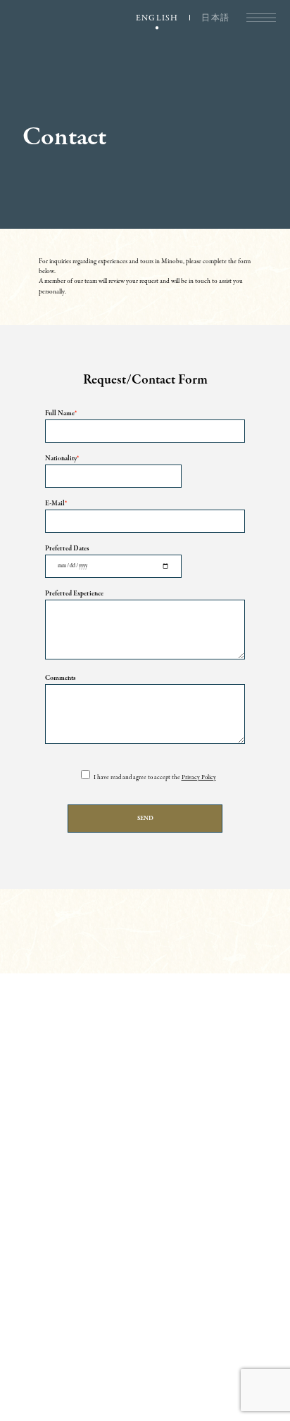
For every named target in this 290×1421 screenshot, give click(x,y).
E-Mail (56, 503)
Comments (60, 678)
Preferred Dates (67, 548)
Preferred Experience (74, 594)
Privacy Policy (199, 777)
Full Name (61, 413)
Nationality (62, 458)
